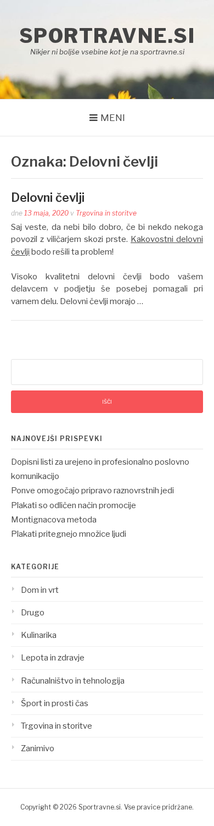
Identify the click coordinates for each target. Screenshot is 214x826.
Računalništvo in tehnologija (73, 681)
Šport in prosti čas (54, 703)
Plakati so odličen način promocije (73, 505)
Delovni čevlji (48, 197)
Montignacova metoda (54, 520)
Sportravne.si (107, 36)
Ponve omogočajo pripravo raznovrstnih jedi (92, 490)
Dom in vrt (40, 590)
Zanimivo (37, 748)
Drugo (32, 613)
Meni (112, 117)
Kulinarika (39, 635)
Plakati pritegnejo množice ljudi (68, 534)
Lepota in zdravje (53, 658)
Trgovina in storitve (106, 213)
